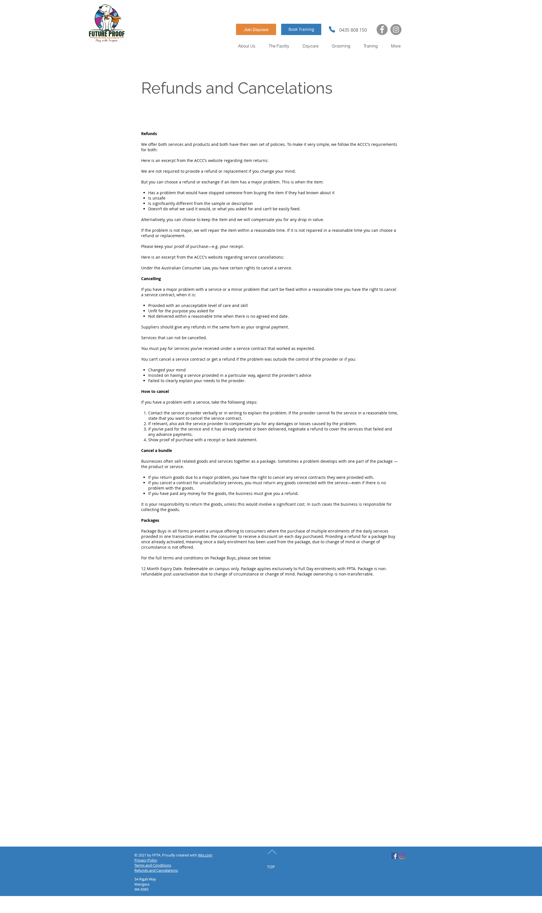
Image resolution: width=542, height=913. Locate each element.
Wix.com (205, 855)
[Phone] (332, 29)
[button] (246, 46)
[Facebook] (382, 29)
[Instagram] (395, 29)
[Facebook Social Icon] (394, 856)
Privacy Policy (145, 860)
